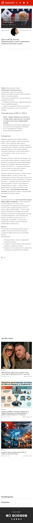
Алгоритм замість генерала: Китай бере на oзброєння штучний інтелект (13, 453)
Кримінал (4, 370)
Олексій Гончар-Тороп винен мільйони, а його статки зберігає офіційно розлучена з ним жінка (15, 373)
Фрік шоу (6, 24)
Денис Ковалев (28, 376)
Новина (17, 3)
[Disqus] (16, 316)
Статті (25, 3)
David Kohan (6, 30)
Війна (3, 450)
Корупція (4, 409)
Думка (21, 3)
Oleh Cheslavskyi (28, 455)
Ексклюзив (13, 24)
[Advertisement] (16, 68)
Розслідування (28, 3)
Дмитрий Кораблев (28, 416)
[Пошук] (12, 519)
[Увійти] (21, 519)
